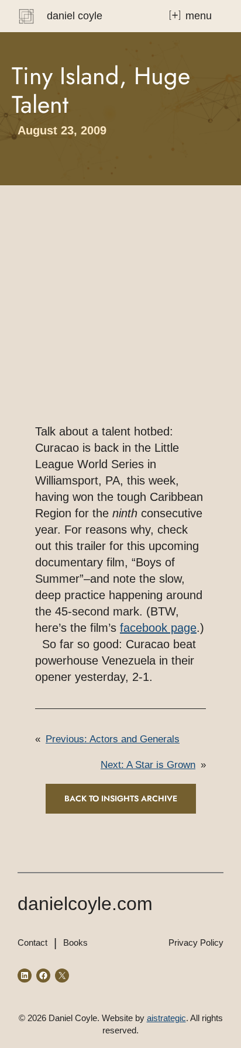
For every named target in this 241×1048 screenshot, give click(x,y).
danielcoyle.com (85, 903)
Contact (32, 942)
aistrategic (166, 1018)
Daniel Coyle (74, 16)
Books (75, 942)
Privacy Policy (195, 942)
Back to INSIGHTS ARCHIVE (120, 798)
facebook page (158, 627)
